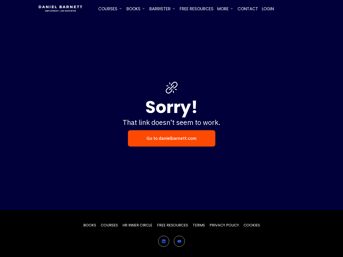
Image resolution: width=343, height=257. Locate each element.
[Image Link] (60, 8)
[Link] (163, 241)
